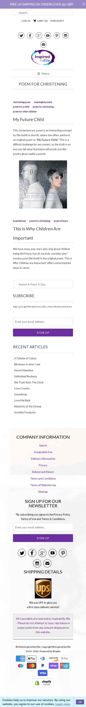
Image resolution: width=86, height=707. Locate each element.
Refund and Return (43, 471)
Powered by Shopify (50, 651)
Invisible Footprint (25, 412)
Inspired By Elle (32, 646)
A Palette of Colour (25, 358)
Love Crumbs (22, 388)
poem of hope (61, 221)
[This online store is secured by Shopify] (43, 686)
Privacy (43, 465)
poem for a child (21, 106)
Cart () (42, 20)
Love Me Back (22, 400)
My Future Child (28, 119)
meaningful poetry (43, 102)
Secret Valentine (23, 370)
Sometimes (20, 394)
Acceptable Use (43, 452)
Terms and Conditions (43, 478)
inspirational (19, 221)
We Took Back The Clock (29, 382)
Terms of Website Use (43, 485)
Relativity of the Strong (27, 406)
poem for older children (25, 111)
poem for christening (43, 84)
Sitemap (43, 491)
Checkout (57, 20)
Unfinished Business (25, 376)
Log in (26, 20)
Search (43, 445)
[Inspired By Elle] (43, 58)
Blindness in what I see (27, 364)
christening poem (21, 102)
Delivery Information (43, 458)
